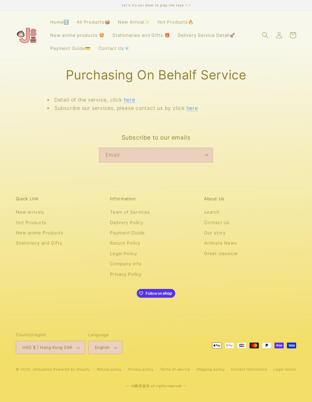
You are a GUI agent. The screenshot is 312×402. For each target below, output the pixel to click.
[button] (265, 35)
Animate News (220, 243)
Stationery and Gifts (39, 243)
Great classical (221, 253)
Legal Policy (123, 253)
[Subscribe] (206, 155)
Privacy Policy (126, 274)
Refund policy (109, 369)
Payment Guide (127, 232)
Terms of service (175, 369)
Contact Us (217, 222)
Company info (125, 263)
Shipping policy (210, 369)
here (129, 100)
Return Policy (125, 243)
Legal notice (284, 369)
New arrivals (30, 212)
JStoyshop (42, 369)
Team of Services (130, 212)
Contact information (249, 369)
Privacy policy (141, 369)
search (212, 212)
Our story (215, 232)
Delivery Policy (127, 222)
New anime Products (39, 232)
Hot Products (31, 222)
